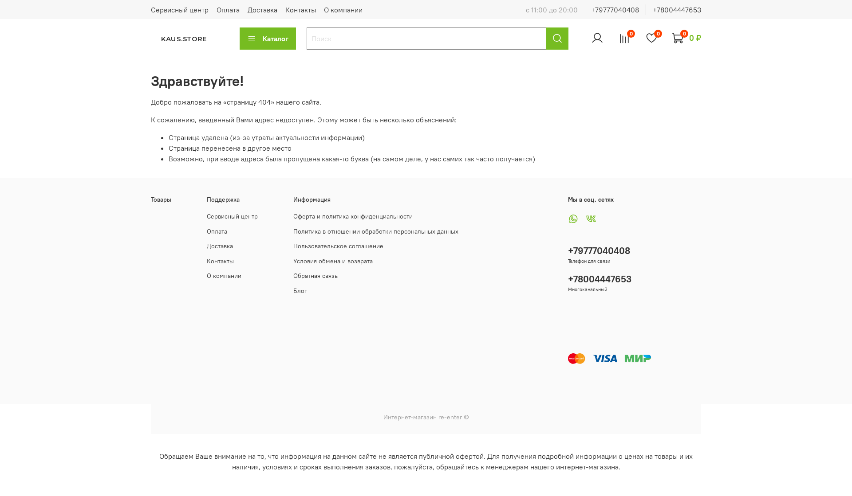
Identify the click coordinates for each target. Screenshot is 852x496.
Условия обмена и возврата (333, 261)
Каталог (275, 38)
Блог (300, 291)
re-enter (449, 417)
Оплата (228, 9)
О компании (343, 9)
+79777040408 (615, 9)
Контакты (300, 9)
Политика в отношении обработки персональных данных (375, 231)
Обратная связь (315, 276)
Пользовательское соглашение (338, 246)
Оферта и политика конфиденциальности (353, 216)
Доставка (262, 9)
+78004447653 (677, 9)
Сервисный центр (180, 9)
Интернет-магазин (410, 417)
